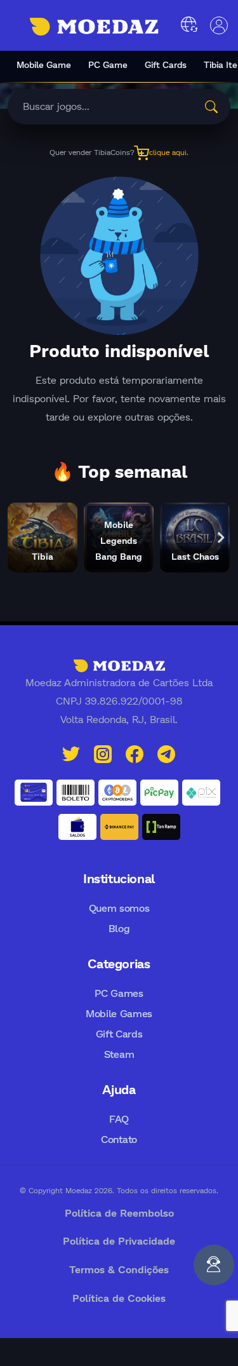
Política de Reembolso (119, 1213)
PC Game (108, 64)
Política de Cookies (119, 1298)
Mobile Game (44, 64)
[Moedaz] (119, 665)
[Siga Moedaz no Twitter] (71, 753)
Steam (119, 1054)
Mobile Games (119, 1013)
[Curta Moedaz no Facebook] (134, 753)
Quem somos (119, 908)
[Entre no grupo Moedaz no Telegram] (166, 753)
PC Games (119, 993)
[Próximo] (220, 537)
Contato (119, 1139)
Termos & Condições (119, 1269)
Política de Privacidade (119, 1240)
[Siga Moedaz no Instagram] (103, 753)
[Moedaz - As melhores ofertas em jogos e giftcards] (94, 27)
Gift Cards (166, 64)
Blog (119, 928)
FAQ (119, 1118)
